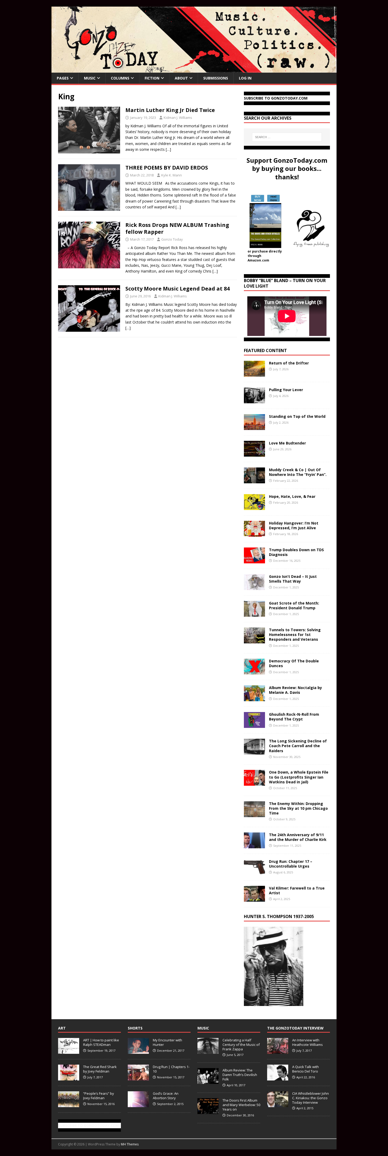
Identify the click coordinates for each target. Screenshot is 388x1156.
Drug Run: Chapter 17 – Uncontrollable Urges (290, 864)
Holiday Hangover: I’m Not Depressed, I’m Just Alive (293, 525)
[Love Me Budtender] (254, 453)
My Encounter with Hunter (167, 1042)
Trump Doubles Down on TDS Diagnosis (296, 552)
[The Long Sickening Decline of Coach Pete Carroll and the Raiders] (254, 751)
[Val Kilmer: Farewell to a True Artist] (254, 898)
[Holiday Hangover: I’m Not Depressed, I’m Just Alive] (254, 533)
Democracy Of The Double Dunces (294, 663)
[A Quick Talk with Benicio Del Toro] (277, 1077)
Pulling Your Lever (286, 389)
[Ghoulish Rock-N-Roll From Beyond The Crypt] (254, 724)
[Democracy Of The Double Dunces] (254, 671)
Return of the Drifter (289, 363)
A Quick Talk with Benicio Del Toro (305, 1069)
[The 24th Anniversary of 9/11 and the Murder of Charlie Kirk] (254, 845)
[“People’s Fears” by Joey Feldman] (68, 1104)
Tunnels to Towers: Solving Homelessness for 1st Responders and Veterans (295, 634)
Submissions (215, 78)
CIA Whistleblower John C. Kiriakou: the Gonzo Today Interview (310, 1098)
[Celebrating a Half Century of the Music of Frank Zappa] (208, 1051)
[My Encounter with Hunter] (138, 1051)
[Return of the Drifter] (254, 373)
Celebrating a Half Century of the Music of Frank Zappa (241, 1044)
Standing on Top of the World (297, 416)
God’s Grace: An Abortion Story (165, 1095)
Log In (245, 78)
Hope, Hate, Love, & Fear (292, 496)
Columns (120, 78)
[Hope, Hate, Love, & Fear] (254, 506)
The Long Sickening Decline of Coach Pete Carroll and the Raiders (298, 745)
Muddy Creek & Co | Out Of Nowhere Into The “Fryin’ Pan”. (298, 472)
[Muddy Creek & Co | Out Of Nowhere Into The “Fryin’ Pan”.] (254, 480)
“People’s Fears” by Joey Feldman (98, 1095)
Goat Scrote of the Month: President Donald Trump (294, 605)
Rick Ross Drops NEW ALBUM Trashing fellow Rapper (177, 228)
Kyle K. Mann (171, 175)
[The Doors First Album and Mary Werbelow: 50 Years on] (208, 1111)
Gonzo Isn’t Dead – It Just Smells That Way (293, 579)
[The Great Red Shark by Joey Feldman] (68, 1077)
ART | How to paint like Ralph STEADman (101, 1042)
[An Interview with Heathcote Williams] (277, 1051)
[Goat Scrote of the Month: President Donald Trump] (254, 613)
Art (62, 1028)
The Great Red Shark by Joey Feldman (100, 1069)
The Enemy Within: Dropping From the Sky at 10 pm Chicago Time (298, 808)
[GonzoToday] (194, 69)
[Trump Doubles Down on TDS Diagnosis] (254, 560)
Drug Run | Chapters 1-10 (171, 1069)
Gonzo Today (172, 239)
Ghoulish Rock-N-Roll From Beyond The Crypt (294, 717)
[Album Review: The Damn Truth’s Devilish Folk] (208, 1081)
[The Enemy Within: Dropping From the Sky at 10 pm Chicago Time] (254, 813)
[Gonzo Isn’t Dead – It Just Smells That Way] (254, 586)
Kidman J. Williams (178, 117)
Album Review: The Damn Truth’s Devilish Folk (240, 1075)
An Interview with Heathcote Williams (307, 1042)
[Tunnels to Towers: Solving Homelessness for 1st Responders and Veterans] (254, 640)
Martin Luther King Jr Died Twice (170, 110)
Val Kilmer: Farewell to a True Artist (297, 890)
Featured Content (265, 350)
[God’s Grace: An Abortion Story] (138, 1104)
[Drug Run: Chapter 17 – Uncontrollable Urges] (254, 871)
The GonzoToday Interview (295, 1028)
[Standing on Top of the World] (254, 426)
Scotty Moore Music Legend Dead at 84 (177, 288)
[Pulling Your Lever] (254, 400)
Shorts (135, 1028)
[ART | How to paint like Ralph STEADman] (68, 1051)
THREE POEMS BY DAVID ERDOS (166, 167)
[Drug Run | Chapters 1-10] (138, 1077)
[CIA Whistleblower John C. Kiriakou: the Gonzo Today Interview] (277, 1104)
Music (90, 78)
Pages (63, 78)
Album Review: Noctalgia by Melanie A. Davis (295, 690)
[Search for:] (287, 137)
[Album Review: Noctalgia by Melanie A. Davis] (254, 698)
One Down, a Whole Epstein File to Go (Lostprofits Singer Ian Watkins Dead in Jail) (298, 777)
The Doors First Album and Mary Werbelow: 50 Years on (241, 1105)
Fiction (152, 78)
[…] (168, 149)
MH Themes (130, 1144)
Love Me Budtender (288, 443)
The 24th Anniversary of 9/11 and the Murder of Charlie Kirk (298, 837)
